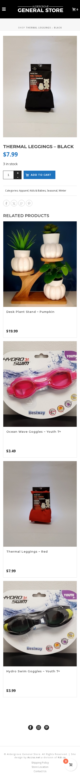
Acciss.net (33, 757)
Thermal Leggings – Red (27, 551)
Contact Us (40, 771)
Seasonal (52, 190)
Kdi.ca (62, 757)
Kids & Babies (38, 190)
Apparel (24, 190)
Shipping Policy (40, 762)
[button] (68, 44)
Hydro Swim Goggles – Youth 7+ (33, 671)
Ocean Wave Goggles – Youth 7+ (33, 432)
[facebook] (30, 727)
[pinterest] (46, 727)
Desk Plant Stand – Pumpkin (30, 312)
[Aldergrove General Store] (40, 9)
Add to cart (41, 175)
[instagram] (38, 727)
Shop (21, 27)
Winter (62, 190)
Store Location (40, 767)
